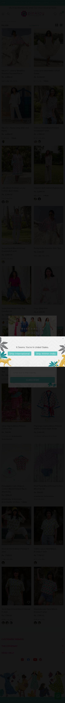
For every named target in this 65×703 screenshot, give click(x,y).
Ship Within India (46, 353)
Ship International (19, 353)
